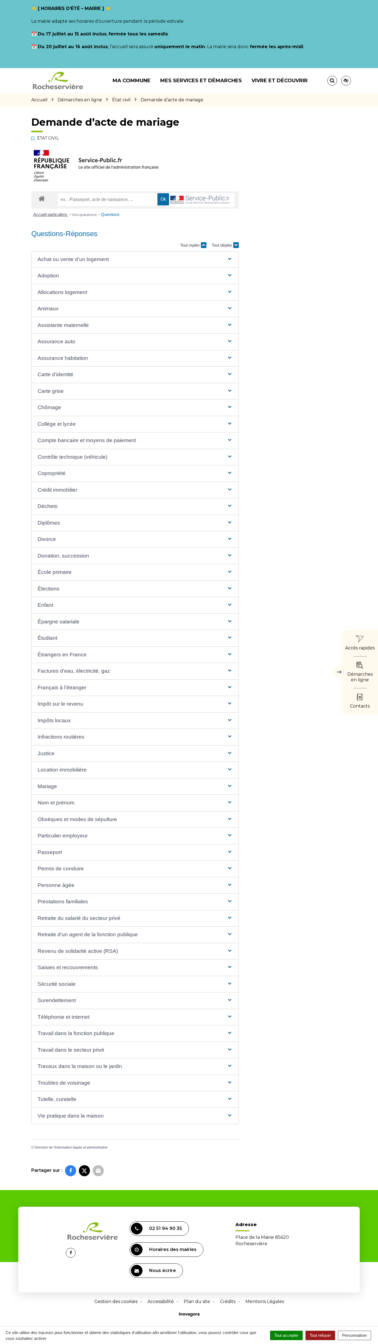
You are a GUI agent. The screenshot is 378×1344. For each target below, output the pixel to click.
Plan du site (197, 1301)
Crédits (227, 1301)
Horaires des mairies (172, 1249)
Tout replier (190, 245)
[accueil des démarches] (41, 198)
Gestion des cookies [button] (116, 1301)
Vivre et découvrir (280, 81)
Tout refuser (320, 1335)
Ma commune (132, 81)
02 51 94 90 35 (165, 1228)
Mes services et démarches (201, 81)
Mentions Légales (264, 1301)
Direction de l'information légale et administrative (71, 1147)
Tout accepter (286, 1335)
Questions (110, 214)
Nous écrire (162, 1270)
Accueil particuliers (50, 214)
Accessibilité (160, 1301)
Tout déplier (222, 245)
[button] (134, 259)
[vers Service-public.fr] (200, 200)
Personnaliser (354, 1335)
